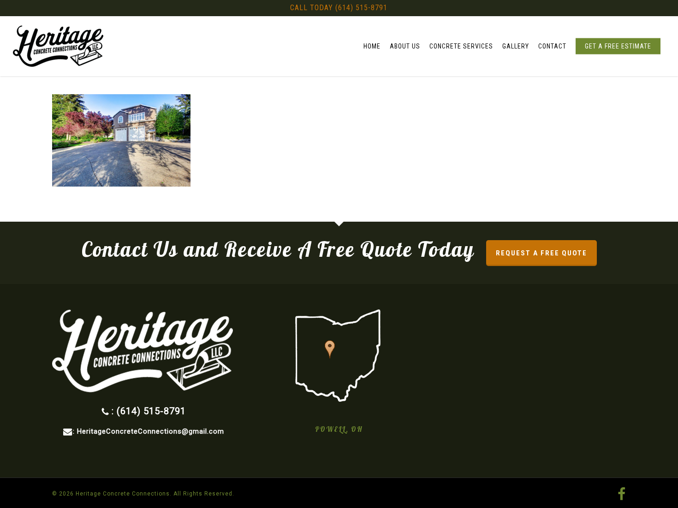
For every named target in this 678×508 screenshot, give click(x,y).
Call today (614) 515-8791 (338, 7)
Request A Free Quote (541, 253)
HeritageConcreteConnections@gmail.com (150, 431)
